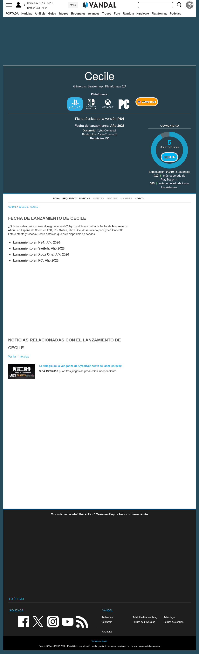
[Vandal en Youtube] (67, 621)
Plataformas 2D (115, 86)
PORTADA (12, 13)
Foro (117, 13)
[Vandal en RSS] (82, 621)
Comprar (148, 101)
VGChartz (106, 631)
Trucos (106, 13)
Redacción (107, 617)
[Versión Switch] (91, 104)
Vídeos (139, 198)
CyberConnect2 (106, 130)
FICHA (56, 198)
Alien (44, 8)
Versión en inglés (99, 641)
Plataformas (159, 13)
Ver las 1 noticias (18, 356)
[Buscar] (179, 5)
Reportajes (78, 13)
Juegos (63, 13)
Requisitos (69, 198)
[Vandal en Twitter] (38, 621)
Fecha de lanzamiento (91, 126)
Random (128, 13)
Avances (94, 13)
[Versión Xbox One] (107, 104)
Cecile (99, 75)
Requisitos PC (99, 138)
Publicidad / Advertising (145, 617)
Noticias (26, 13)
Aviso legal (169, 617)
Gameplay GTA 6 (36, 3)
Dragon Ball (33, 8)
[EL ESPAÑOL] (190, 5)
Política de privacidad (144, 622)
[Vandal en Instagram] (53, 621)
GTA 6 (50, 3)
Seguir (169, 157)
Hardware (142, 13)
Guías (52, 13)
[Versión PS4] (75, 104)
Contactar (106, 622)
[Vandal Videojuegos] (99, 4)
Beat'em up (95, 86)
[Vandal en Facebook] (23, 621)
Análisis (40, 13)
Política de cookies (173, 622)
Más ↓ (73, 5)
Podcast (175, 13)
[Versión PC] (124, 104)
